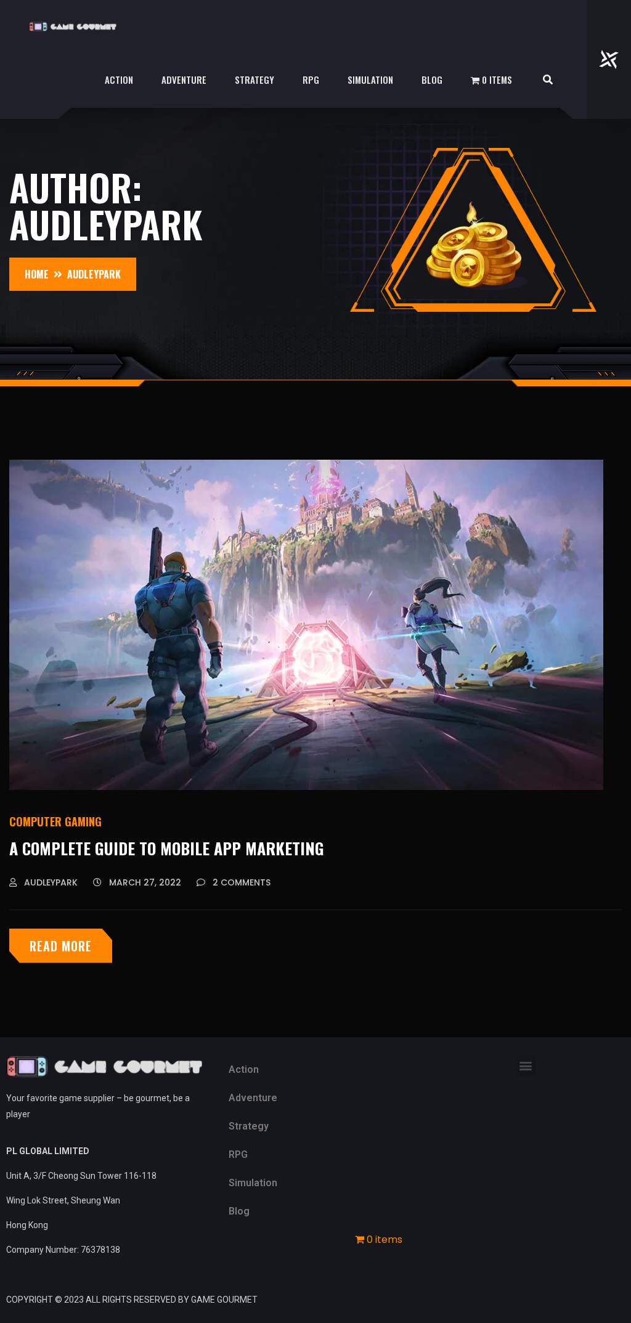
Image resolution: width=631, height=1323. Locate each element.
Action (119, 79)
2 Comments (240, 882)
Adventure (183, 79)
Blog (431, 79)
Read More (61, 946)
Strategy (254, 79)
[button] (526, 1066)
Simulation (370, 79)
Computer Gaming (55, 821)
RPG (311, 79)
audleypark (50, 882)
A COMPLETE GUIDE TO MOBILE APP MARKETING (166, 848)
